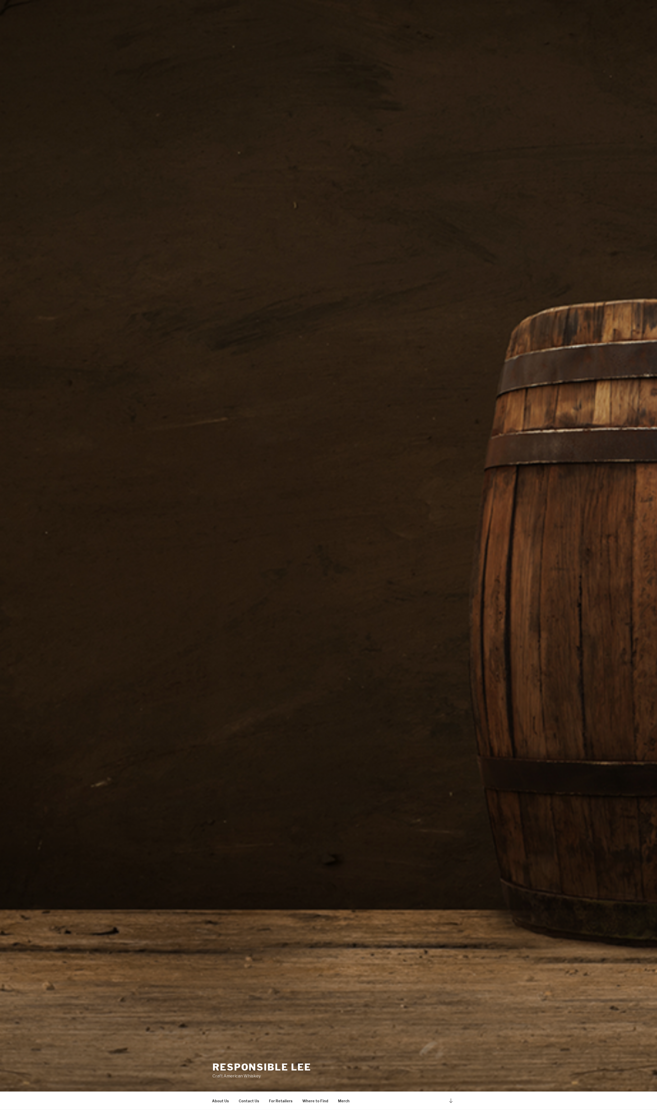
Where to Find (315, 1101)
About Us (220, 1101)
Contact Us (249, 1101)
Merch (344, 1101)
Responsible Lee (261, 1067)
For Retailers (281, 1101)
